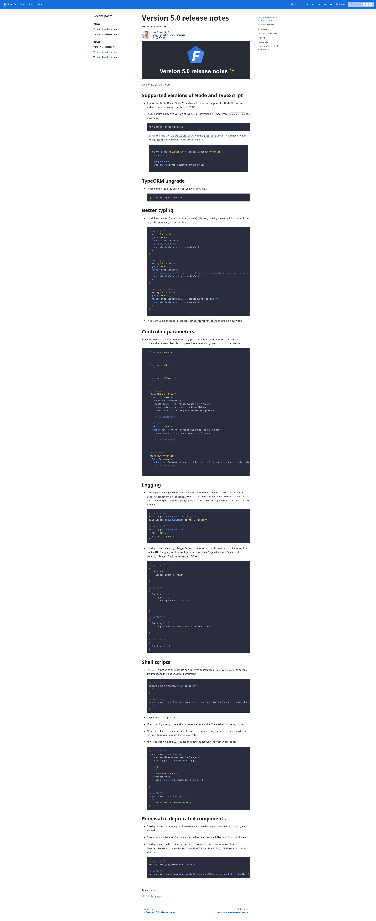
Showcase (296, 4)
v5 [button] (39, 4)
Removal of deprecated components (267, 48)
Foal (160, 84)
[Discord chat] (319, 4)
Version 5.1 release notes (106, 46)
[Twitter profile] (313, 4)
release (154, 890)
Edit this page (153, 896)
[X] (154, 37)
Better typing (263, 29)
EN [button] (340, 4)
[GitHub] (160, 37)
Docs (23, 4)
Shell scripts (262, 42)
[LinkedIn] (157, 37)
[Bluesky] (164, 37)
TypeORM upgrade (265, 24)
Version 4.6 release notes (106, 57)
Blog (31, 4)
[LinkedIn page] (325, 4)
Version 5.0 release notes (106, 52)
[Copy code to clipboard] (246, 126)
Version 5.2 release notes (106, 34)
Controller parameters (267, 33)
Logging (261, 37)
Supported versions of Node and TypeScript (267, 19)
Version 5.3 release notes (106, 29)
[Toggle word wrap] (241, 230)
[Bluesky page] (331, 4)
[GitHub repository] (307, 4)
